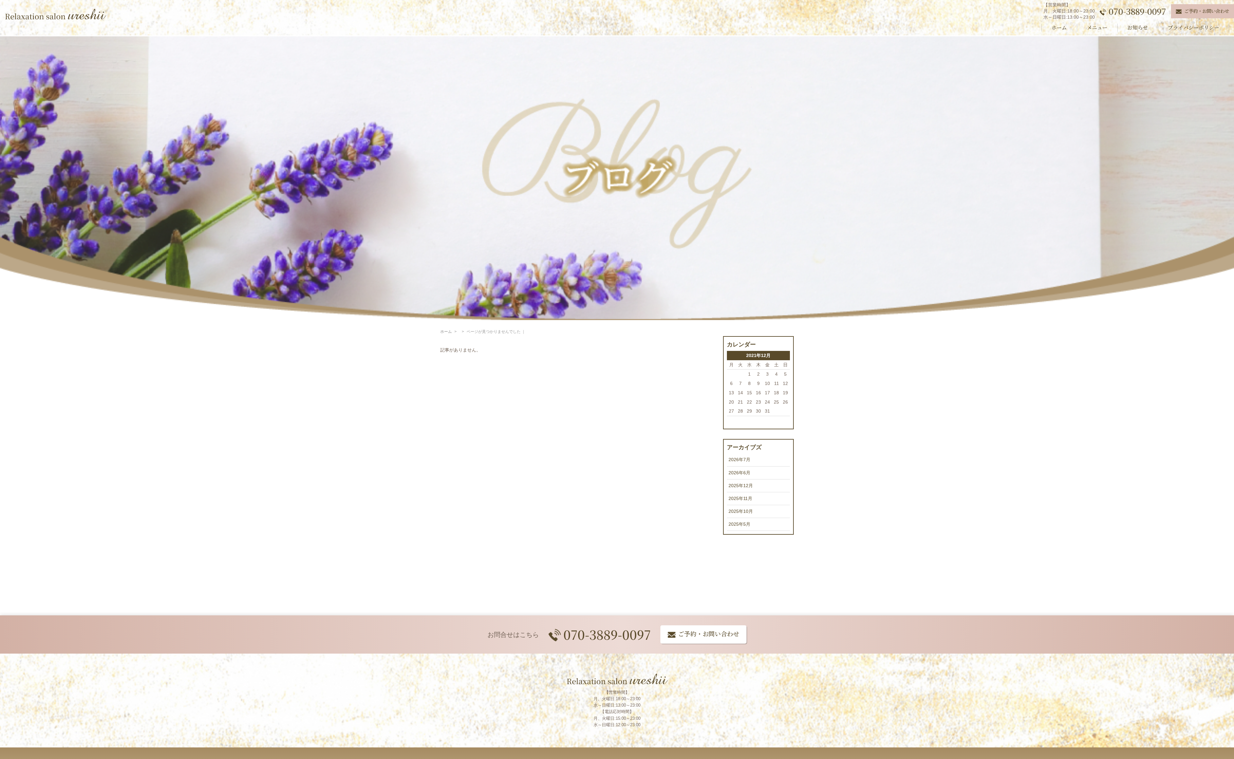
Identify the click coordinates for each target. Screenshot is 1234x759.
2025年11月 (740, 498)
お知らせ (1137, 27)
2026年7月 (739, 459)
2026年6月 (739, 472)
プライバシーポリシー (1193, 27)
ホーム (1059, 27)
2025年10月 (741, 511)
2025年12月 (741, 485)
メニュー (1097, 27)
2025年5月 (739, 524)
